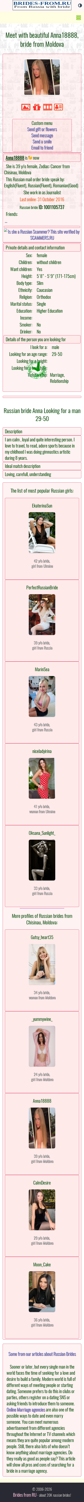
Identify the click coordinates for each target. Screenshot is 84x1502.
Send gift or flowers (42, 129)
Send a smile (42, 141)
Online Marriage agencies (26, 1410)
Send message (42, 135)
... (6, 221)
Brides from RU (24, 1495)
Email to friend (42, 147)
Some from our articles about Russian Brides (42, 1354)
